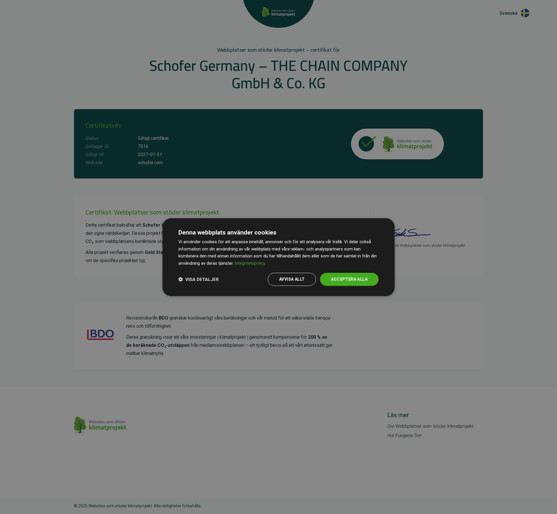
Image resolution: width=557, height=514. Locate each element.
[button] (198, 279)
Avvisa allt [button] (292, 279)
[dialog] (278, 257)
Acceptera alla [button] (349, 279)
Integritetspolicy (250, 263)
